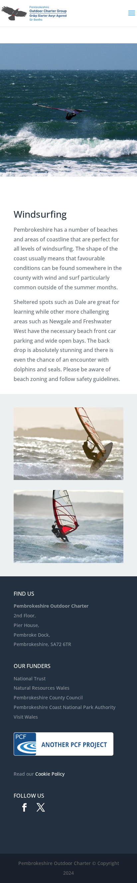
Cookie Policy (50, 774)
